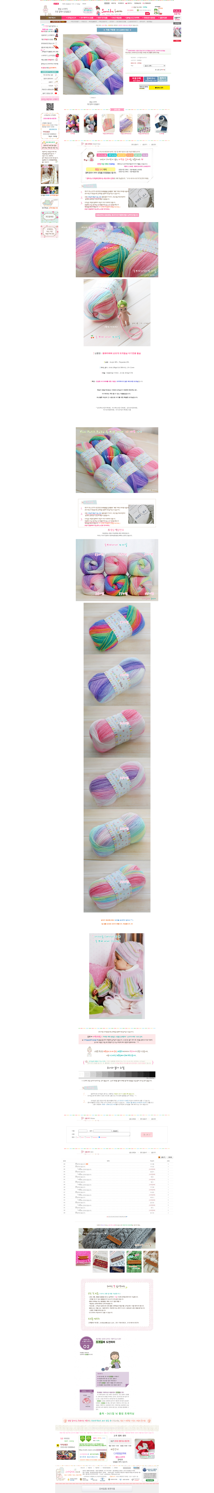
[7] (119, 1216)
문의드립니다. (81, 1164)
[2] (109, 1216)
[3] (111, 1216)
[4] (113, 1216)
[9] (122, 1216)
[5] (115, 1216)
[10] (125, 1216)
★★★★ (95, 1137)
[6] (117, 1216)
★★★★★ (103, 1137)
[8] (121, 1216)
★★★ (88, 1137)
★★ (82, 1137)
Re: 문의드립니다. (86, 1169)
